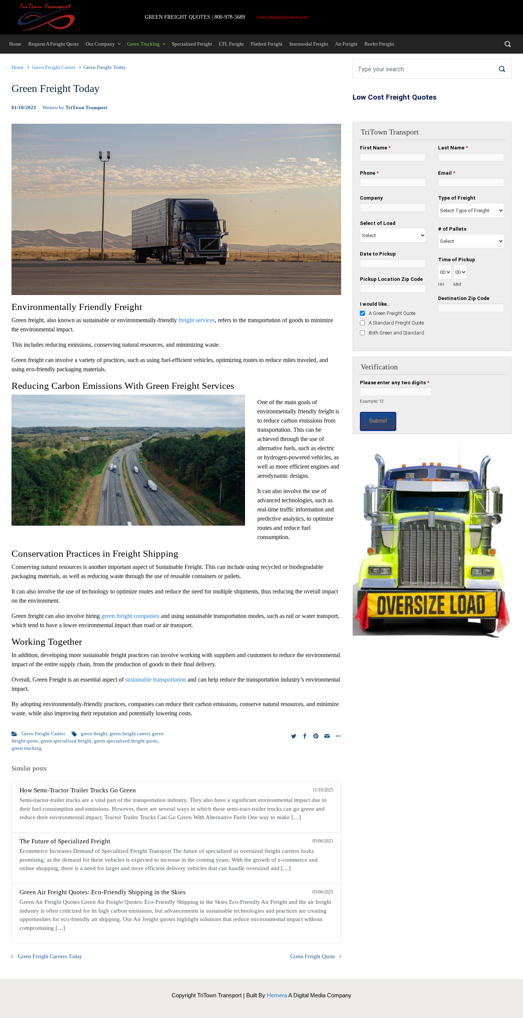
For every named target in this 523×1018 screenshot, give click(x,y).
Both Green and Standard (396, 333)
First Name (375, 148)
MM (457, 284)
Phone (369, 173)
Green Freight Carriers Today (50, 956)
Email (446, 173)
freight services (196, 320)
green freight (94, 733)
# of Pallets (452, 229)
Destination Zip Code (463, 298)
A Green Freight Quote (392, 313)
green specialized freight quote (126, 741)
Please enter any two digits (394, 382)
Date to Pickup (378, 254)
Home (17, 67)
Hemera (277, 995)
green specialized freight (66, 741)
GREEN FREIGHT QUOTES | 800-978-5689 (195, 17)
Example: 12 (372, 401)
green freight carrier (130, 733)
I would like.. (375, 304)
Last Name (453, 148)
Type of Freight (457, 198)
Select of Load (378, 223)
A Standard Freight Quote (396, 323)
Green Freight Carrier (53, 67)
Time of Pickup (456, 259)
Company (371, 198)
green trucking (26, 748)
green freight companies (130, 616)
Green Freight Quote (312, 956)
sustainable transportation (155, 679)
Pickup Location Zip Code (391, 279)
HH (441, 284)
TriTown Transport (86, 107)
